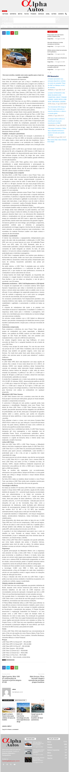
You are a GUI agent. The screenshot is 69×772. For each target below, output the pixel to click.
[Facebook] (4, 33)
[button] (66, 14)
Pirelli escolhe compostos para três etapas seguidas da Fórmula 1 (38, 759)
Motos (20, 14)
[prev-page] (41, 700)
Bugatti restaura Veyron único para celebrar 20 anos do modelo (8, 717)
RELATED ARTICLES (8, 700)
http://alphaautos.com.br (17, 692)
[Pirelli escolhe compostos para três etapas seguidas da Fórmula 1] (28, 759)
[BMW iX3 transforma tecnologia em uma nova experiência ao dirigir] (23, 708)
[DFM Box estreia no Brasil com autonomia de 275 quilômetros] (28, 752)
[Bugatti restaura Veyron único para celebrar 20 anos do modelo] (8, 708)
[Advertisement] (23, 41)
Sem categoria (10, 660)
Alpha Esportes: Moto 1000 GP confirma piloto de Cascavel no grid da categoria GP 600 (11, 679)
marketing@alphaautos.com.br (11, 761)
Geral (48, 14)
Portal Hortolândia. (7, 751)
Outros (53, 14)
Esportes (13, 14)
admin (5, 27)
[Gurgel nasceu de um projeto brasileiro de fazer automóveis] (37, 708)
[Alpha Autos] (34, 6)
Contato (61, 14)
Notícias (5, 14)
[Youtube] (14, 764)
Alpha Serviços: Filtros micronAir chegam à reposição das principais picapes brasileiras (36, 679)
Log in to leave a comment (10, 729)
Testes (26, 14)
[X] (8, 33)
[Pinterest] (12, 33)
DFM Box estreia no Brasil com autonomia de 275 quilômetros (38, 751)
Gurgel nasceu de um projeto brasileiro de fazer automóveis (37, 717)
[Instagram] (7, 764)
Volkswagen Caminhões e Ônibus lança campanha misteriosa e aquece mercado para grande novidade (57, 132)
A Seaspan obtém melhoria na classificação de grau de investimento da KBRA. (56, 121)
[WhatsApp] (16, 33)
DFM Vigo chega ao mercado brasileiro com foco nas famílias (38, 743)
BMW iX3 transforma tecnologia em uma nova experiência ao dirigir (23, 718)
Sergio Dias (50, 38)
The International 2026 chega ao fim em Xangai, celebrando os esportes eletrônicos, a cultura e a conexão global (57, 110)
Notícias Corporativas (53, 750)
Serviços (41, 14)
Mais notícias (51, 140)
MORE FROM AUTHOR (20, 700)
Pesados (33, 14)
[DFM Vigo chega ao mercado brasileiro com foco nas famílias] (28, 744)
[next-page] (43, 700)
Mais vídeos (58, 140)
